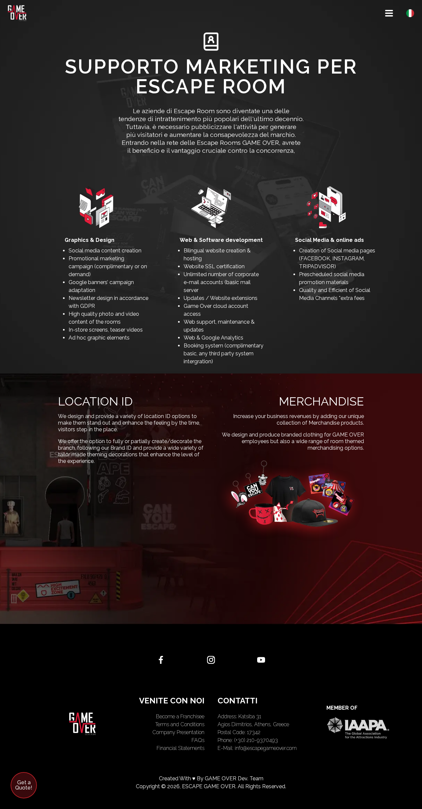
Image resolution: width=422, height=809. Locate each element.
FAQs (198, 740)
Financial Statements (180, 748)
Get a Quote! (23, 785)
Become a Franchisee (180, 716)
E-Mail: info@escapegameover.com (257, 748)
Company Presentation (178, 732)
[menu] (389, 13)
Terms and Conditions (179, 724)
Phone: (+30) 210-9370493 (248, 740)
